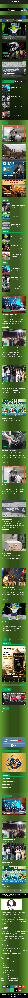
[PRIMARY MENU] (4, 17)
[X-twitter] (16, 990)
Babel (14, 133)
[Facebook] (4, 986)
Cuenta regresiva (14, 31)
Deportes (5, 34)
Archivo (5, 891)
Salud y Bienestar (6, 216)
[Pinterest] (20, 986)
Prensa (4, 380)
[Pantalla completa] (24, 704)
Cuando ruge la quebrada (14, 152)
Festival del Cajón (14, 188)
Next (22, 639)
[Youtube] (20, 990)
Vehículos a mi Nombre (11, 20)
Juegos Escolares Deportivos (6, 256)
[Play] (12, 745)
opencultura (8, 76)
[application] (14, 698)
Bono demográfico (6, 97)
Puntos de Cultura (19, 891)
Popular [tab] (19, 81)
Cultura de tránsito (6, 225)
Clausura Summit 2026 (6, 88)
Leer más (5, 326)
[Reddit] (24, 986)
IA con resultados (6, 115)
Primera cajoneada (9, 74)
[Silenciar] (22, 704)
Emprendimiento (6, 310)
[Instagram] (8, 986)
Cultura (5, 71)
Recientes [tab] (7, 81)
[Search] (20, 16)
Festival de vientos (14, 170)
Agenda (5, 52)
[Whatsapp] (12, 990)
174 (18, 639)
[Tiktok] (8, 990)
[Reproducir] (4, 704)
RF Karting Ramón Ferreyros (14, 50)
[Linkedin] (12, 986)
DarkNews (12, 896)
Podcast (24, 17)
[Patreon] (16, 986)
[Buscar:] (11, 685)
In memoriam (14, 542)
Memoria (10, 891)
